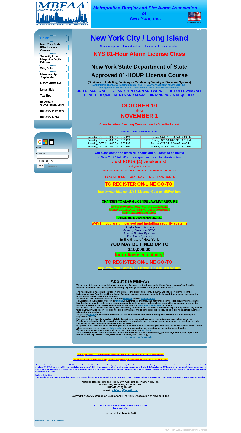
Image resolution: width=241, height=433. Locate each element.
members (127, 298)
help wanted (116, 328)
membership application (150, 305)
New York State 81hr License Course (50, 47)
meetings (146, 330)
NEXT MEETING (51, 83)
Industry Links (49, 116)
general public (148, 298)
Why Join (46, 68)
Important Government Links (52, 103)
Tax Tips (45, 95)
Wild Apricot (181, 430)
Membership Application (48, 76)
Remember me (47, 161)
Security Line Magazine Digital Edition (51, 59)
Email (38, 147)
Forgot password (52, 165)
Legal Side (47, 89)
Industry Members (52, 110)
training (119, 301)
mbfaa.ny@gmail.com (125, 390)
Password (40, 154)
